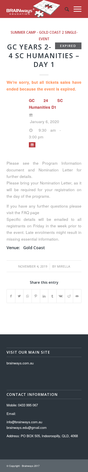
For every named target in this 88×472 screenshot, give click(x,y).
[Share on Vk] (61, 296)
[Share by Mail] (77, 296)
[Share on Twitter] (19, 296)
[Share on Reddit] (69, 296)
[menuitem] (64, 9)
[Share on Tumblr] (52, 296)
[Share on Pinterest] (36, 296)
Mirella (63, 266)
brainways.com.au (20, 363)
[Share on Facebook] (11, 296)
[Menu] (75, 9)
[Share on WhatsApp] (27, 296)
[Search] (64, 9)
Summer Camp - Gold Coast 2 (37, 32)
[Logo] (36, 9)
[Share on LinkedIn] (44, 296)
